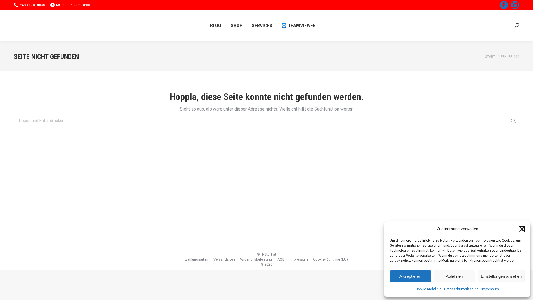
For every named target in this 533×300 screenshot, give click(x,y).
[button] (522, 229)
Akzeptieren (410, 276)
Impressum (490, 289)
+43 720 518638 (32, 5)
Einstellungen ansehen (501, 276)
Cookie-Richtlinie (428, 289)
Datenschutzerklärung (461, 289)
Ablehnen (454, 276)
